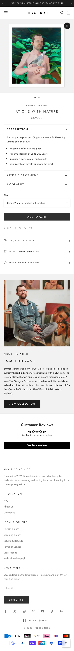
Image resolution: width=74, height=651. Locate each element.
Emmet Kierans (37, 105)
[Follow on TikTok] (52, 611)
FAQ (6, 500)
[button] (37, 129)
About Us (8, 506)
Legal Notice (10, 552)
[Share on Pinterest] (25, 228)
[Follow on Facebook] (5, 611)
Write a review (37, 445)
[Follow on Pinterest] (33, 611)
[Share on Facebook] (15, 228)
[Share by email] (30, 228)
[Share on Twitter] (20, 228)
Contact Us (9, 512)
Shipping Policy (12, 535)
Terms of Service (12, 546)
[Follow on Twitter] (15, 611)
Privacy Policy (11, 529)
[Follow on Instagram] (24, 611)
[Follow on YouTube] (43, 611)
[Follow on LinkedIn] (61, 611)
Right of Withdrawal (14, 558)
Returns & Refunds (13, 541)
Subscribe (16, 599)
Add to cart (37, 216)
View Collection (22, 403)
